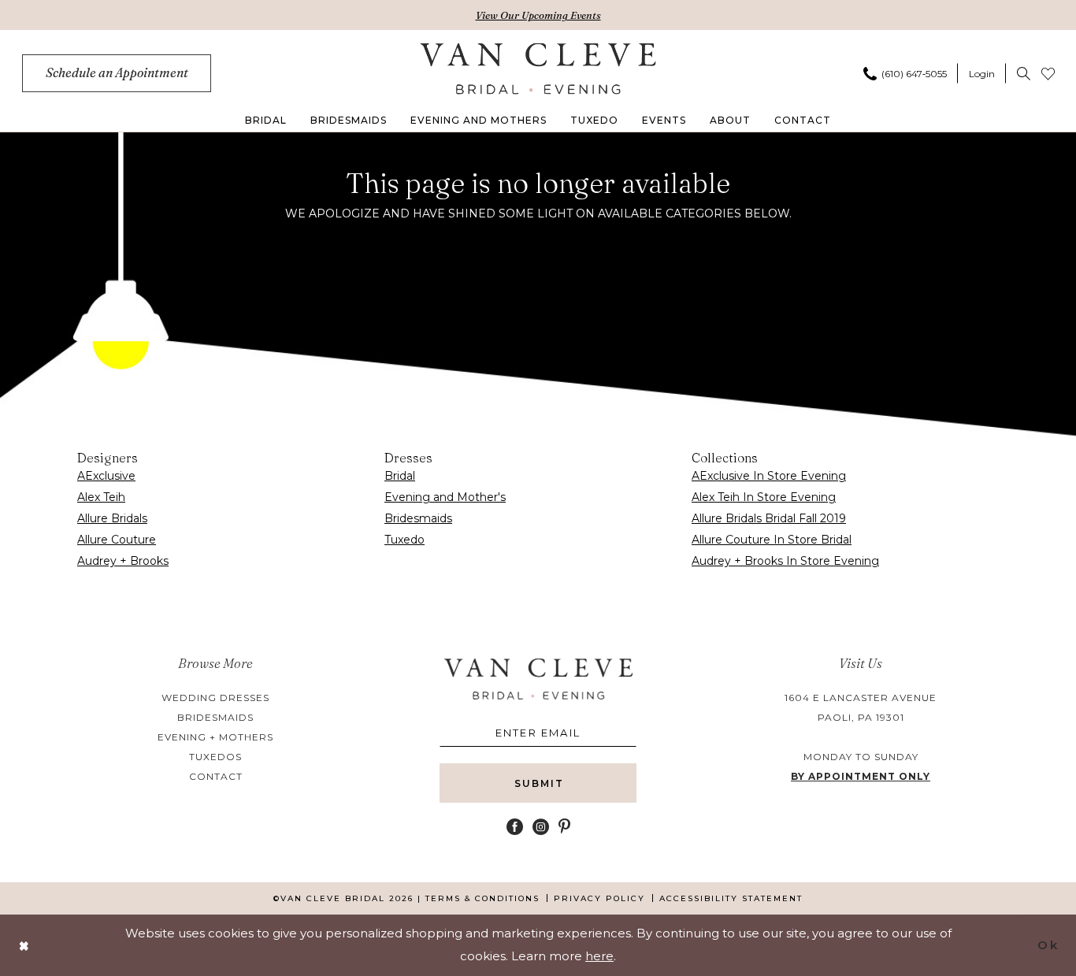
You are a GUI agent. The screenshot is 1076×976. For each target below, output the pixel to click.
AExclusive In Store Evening (769, 476)
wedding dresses (215, 697)
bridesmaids (215, 717)
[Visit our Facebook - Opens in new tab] (514, 826)
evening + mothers (215, 737)
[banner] (538, 68)
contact (216, 776)
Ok (1048, 944)
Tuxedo (404, 540)
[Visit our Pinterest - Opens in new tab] (564, 826)
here (599, 955)
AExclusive (106, 476)
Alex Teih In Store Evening (764, 497)
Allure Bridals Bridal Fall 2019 (769, 518)
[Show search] (1023, 73)
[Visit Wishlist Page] (1048, 73)
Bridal (399, 476)
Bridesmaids (418, 518)
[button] (981, 73)
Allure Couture (116, 540)
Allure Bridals (112, 518)
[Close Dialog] (24, 945)
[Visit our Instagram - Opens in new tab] (540, 826)
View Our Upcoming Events (538, 15)
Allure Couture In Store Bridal (772, 540)
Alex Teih (101, 497)
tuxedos (215, 757)
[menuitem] (116, 73)
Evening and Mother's (445, 497)
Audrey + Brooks (123, 561)
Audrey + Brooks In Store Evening (785, 561)
